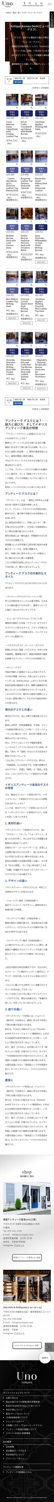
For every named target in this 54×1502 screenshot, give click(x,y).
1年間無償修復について (17, 1417)
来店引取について (14, 1409)
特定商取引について (15, 1454)
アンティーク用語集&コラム (19, 1472)
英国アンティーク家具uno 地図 (27, 1257)
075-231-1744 (15, 1231)
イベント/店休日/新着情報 (18, 1433)
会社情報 (10, 1446)
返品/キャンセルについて (18, 1413)
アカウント (19, 1245)
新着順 (42, 78)
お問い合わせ (12, 1397)
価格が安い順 (20, 78)
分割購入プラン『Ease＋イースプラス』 (24, 1425)
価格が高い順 (32, 78)
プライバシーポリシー (16, 1458)
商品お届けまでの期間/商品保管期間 (23, 1401)
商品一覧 (16, 12)
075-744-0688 (15, 1318)
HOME (8, 12)
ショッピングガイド (15, 1421)
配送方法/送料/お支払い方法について (23, 1405)
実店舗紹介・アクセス (16, 1450)
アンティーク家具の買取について (21, 1429)
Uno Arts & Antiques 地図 (27, 1345)
